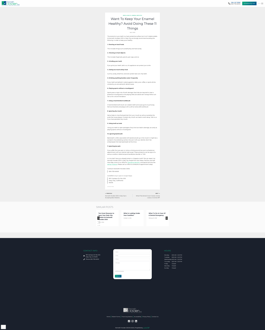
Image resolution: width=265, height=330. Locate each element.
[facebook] (129, 321)
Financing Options (127, 316)
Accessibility (137, 316)
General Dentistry (137, 15)
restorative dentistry (133, 162)
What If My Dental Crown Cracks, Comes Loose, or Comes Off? (148, 195)
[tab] (99, 219)
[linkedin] (136, 321)
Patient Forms (116, 316)
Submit (118, 276)
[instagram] (132, 321)
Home (108, 316)
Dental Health (127, 15)
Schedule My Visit (249, 3)
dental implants (112, 164)
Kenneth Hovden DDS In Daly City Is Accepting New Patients (115, 195)
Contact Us (155, 316)
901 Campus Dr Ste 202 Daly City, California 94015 (117, 180)
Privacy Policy (147, 316)
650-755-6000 (114, 171)
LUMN (145, 328)
